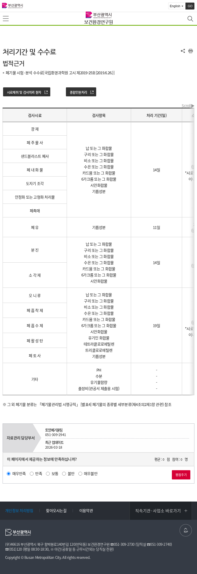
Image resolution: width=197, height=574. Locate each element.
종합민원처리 (78, 92)
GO (190, 6)
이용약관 (86, 510)
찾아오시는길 (56, 510)
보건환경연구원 (98, 22)
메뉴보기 (6, 19)
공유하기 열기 (183, 51)
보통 (55, 473)
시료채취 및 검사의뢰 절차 (24, 92)
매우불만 (90, 473)
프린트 (190, 51)
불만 (71, 473)
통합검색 (191, 19)
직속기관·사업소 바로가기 (158, 510)
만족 (38, 473)
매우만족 (19, 473)
